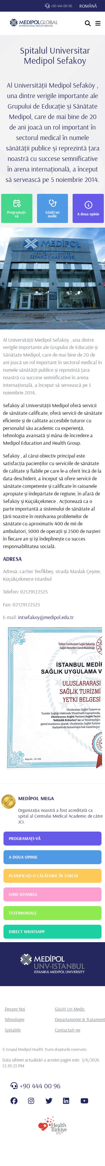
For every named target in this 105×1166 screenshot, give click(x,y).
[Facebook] (14, 1101)
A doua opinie (88, 214)
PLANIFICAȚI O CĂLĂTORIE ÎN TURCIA (43, 875)
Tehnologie (14, 1019)
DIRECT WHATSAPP (27, 931)
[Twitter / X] (49, 1101)
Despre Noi (15, 1009)
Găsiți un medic (53, 214)
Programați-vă (16, 214)
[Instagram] (31, 1101)
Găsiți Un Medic (70, 1009)
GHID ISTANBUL (23, 894)
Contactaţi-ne (67, 1030)
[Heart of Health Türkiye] (52, 1125)
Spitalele (13, 1030)
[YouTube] (84, 1101)
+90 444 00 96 (61, 5)
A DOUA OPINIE (23, 857)
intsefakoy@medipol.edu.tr (46, 617)
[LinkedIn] (66, 1101)
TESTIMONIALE (23, 913)
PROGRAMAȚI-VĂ (25, 838)
